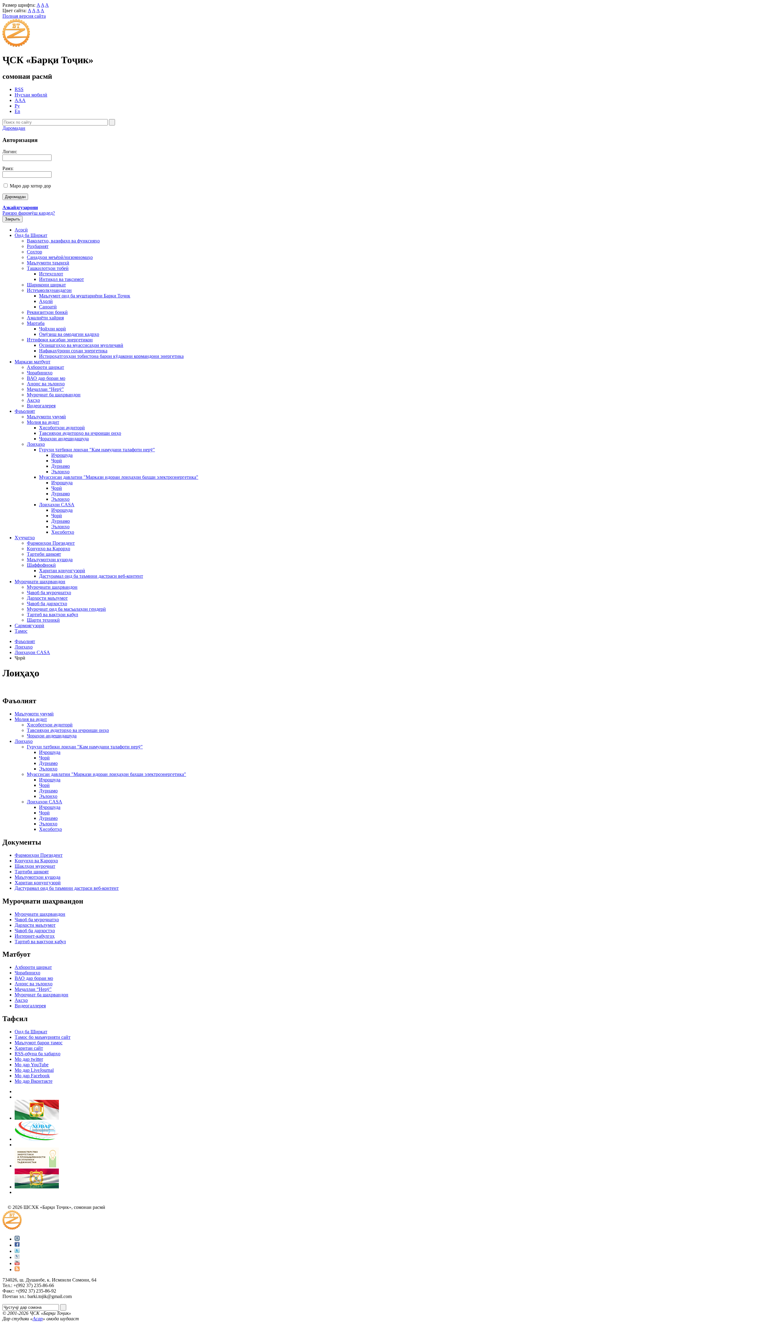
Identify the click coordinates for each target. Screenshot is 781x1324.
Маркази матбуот (32, 361)
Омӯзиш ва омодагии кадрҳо (69, 334)
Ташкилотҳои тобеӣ (48, 268)
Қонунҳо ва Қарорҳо (48, 548)
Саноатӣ (48, 306)
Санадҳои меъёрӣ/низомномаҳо (60, 257)
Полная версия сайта (24, 16)
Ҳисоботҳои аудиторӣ (62, 427)
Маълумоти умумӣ (46, 416)
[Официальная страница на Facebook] (17, 1245)
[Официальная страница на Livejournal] (17, 1257)
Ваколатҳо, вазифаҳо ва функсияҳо (63, 240)
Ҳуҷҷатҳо (25, 537)
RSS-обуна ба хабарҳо (37, 1053)
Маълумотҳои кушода (50, 559)
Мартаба (36, 323)
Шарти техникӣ (43, 620)
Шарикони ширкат (46, 284)
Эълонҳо (60, 471)
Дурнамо (60, 466)
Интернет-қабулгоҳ (35, 936)
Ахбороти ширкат (45, 367)
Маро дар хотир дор (30, 185)
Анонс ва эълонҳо (46, 383)
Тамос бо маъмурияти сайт (42, 1037)
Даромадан (13, 128)
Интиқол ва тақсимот (61, 279)
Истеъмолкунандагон (49, 290)
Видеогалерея (41, 405)
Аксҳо (33, 400)
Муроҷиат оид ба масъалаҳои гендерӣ (66, 609)
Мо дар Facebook (32, 1075)
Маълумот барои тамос (39, 1042)
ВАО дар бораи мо (46, 378)
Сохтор (34, 251)
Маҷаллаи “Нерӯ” (45, 389)
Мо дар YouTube (32, 1064)
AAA (20, 100)
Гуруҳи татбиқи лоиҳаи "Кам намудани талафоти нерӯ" (97, 449)
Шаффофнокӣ (41, 565)
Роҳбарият (38, 246)
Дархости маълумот (47, 598)
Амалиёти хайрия (45, 317)
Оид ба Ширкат (31, 235)
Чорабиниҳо (39, 372)
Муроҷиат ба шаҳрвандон (54, 394)
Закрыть (12, 219)
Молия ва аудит (43, 422)
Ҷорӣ (56, 460)
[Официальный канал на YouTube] (17, 1263)
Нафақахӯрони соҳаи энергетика (73, 350)
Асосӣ (21, 229)
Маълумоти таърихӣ (48, 262)
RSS (19, 89)
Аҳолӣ (46, 301)
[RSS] (17, 1269)
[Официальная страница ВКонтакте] (17, 1239)
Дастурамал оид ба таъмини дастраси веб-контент (91, 576)
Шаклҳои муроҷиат (35, 866)
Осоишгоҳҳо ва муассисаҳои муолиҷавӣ (81, 345)
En (17, 111)
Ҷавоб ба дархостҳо (47, 603)
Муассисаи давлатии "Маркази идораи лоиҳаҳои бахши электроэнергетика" (118, 477)
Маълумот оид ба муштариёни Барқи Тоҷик (84, 295)
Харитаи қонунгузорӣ (62, 570)
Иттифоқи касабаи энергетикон (60, 339)
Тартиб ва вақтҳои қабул (52, 614)
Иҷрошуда (62, 455)
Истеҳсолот (51, 273)
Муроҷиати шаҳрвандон (40, 581)
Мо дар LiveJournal (34, 1070)
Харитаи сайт (29, 1048)
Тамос (21, 631)
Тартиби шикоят (44, 554)
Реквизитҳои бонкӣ (47, 312)
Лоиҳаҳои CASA (56, 504)
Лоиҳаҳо (36, 444)
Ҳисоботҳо (62, 532)
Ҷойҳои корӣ (52, 328)
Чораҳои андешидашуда (64, 438)
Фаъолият (25, 411)
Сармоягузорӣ (29, 625)
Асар (38, 1318)
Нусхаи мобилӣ (31, 94)
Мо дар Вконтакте (33, 1081)
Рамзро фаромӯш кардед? (28, 213)
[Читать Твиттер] (17, 1251)
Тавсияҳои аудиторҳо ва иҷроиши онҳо (80, 433)
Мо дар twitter (29, 1059)
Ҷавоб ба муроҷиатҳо (49, 592)
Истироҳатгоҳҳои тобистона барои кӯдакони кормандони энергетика (111, 356)
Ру (17, 105)
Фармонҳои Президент (51, 543)
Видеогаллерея (30, 1005)
